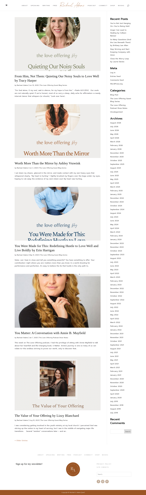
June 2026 (114, 130)
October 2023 (116, 251)
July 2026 (114, 126)
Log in (112, 72)
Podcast (92, 6)
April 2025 (114, 183)
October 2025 (116, 160)
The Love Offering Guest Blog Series (53, 85)
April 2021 (114, 364)
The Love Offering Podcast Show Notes (53, 338)
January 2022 (115, 330)
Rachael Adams (22, 85)
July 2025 (114, 172)
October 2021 (116, 341)
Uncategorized (116, 112)
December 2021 (116, 333)
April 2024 (114, 228)
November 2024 (117, 202)
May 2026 (114, 134)
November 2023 (117, 247)
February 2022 (116, 326)
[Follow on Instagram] (102, 481)
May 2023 (114, 269)
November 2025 (117, 156)
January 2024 (116, 239)
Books (121, 6)
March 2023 (115, 277)
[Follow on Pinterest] (107, 481)
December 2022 (117, 288)
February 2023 (116, 281)
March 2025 (115, 187)
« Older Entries (21, 440)
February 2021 (116, 371)
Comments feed (117, 80)
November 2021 (116, 337)
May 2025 (114, 179)
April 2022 (114, 318)
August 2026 (115, 123)
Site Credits (103, 467)
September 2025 (117, 164)
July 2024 (114, 217)
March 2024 (115, 232)
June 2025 (114, 175)
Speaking (35, 6)
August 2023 (115, 258)
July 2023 (114, 262)
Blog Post (114, 95)
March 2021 (115, 367)
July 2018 (114, 412)
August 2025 (115, 168)
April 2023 (114, 273)
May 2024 (114, 224)
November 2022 (117, 292)
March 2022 (115, 322)
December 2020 (117, 379)
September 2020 (117, 390)
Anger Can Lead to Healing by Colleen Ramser (118, 33)
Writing (46, 6)
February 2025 (116, 190)
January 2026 (116, 149)
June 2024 (114, 220)
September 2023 (117, 254)
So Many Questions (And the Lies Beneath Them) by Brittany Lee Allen (120, 42)
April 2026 (114, 138)
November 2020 (117, 382)
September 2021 (117, 345)
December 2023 (117, 243)
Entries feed (115, 76)
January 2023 (115, 284)
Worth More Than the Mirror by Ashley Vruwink (47, 163)
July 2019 (114, 401)
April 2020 (114, 394)
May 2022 (114, 315)
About (25, 6)
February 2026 (116, 145)
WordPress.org (116, 84)
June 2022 (114, 311)
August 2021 (115, 348)
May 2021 (114, 360)
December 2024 (117, 198)
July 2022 (114, 307)
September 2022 (117, 300)
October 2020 (116, 386)
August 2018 (115, 409)
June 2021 (114, 356)
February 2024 (116, 236)
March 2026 (115, 141)
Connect (103, 6)
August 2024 (115, 213)
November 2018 (116, 405)
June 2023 (114, 266)
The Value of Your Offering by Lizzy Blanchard (47, 415)
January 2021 (115, 375)
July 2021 (114, 352)
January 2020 (116, 397)
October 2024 (116, 205)
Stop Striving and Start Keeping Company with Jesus (120, 52)
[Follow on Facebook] (98, 481)
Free (55, 6)
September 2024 (117, 209)
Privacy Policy (104, 464)
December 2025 (117, 153)
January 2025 (115, 194)
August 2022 (115, 303)
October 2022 (116, 296)
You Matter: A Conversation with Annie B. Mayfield (50, 333)
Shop (112, 6)
